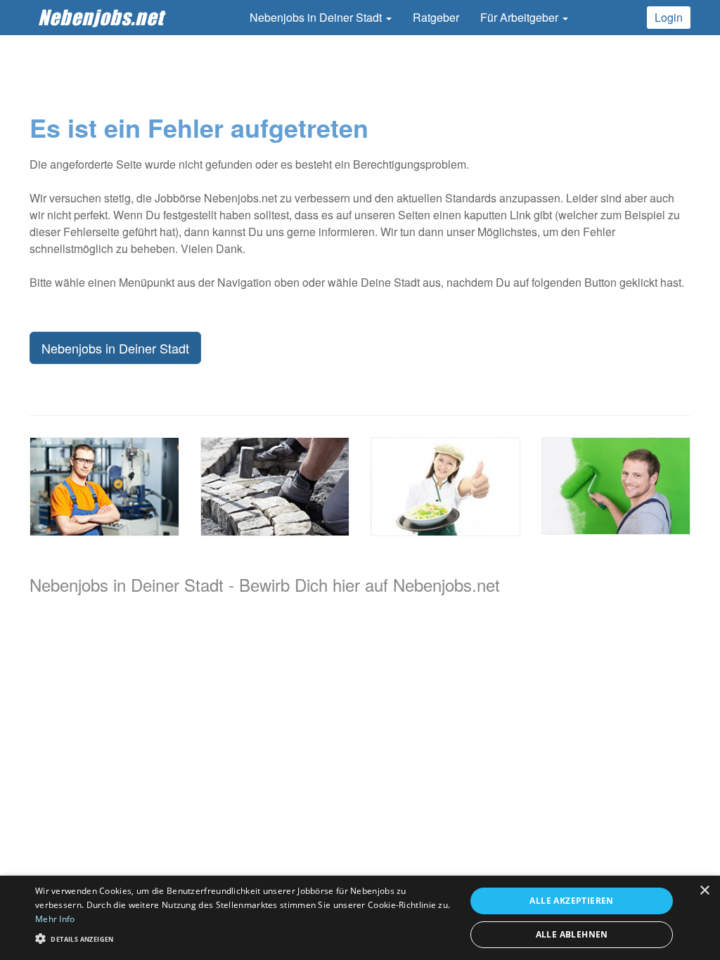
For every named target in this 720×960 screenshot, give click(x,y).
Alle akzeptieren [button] (571, 901)
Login (669, 17)
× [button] (704, 891)
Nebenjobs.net (101, 17)
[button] (244, 938)
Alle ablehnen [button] (572, 934)
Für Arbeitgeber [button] (520, 17)
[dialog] (360, 918)
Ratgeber (436, 17)
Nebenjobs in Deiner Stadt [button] (317, 17)
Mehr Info (55, 919)
